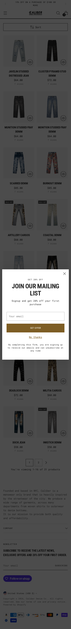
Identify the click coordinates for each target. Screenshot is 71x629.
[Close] (64, 273)
